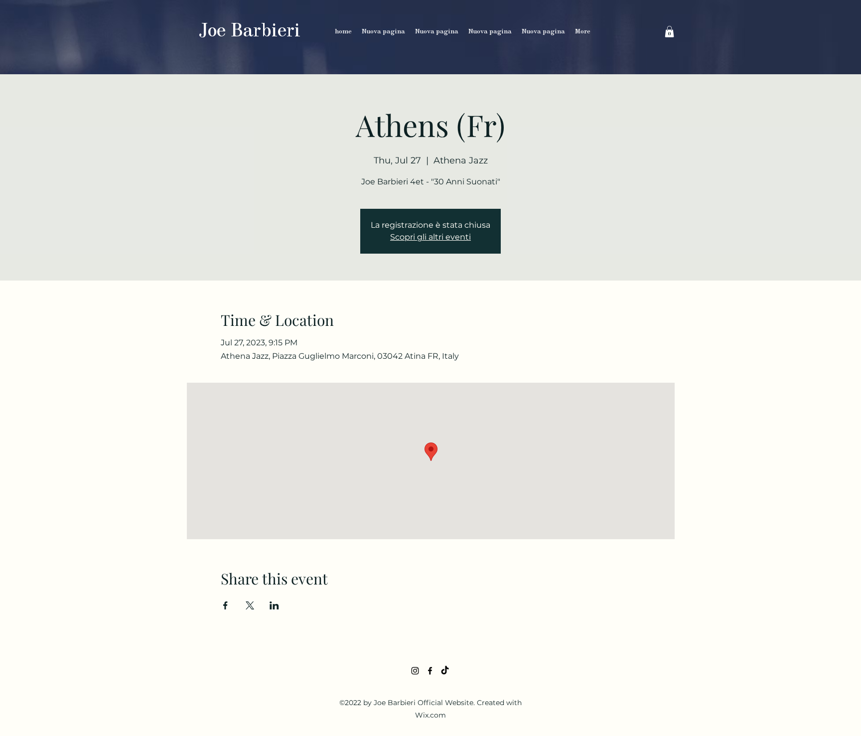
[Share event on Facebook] (225, 605)
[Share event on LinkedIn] (274, 605)
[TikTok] (445, 671)
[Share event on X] (250, 605)
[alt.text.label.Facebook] (430, 671)
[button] (669, 31)
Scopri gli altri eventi (430, 237)
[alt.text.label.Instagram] (415, 671)
